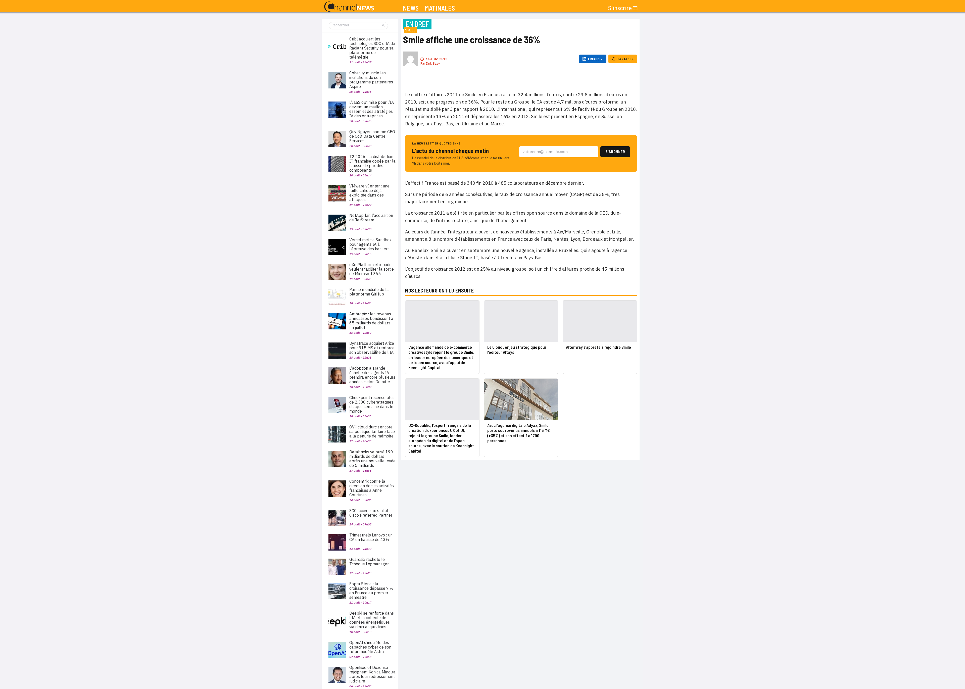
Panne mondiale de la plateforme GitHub (369, 292)
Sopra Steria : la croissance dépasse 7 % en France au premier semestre (371, 590)
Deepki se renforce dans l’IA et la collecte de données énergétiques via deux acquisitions (371, 620)
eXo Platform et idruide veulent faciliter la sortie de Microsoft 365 (371, 269)
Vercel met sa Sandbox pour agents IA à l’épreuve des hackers (370, 244)
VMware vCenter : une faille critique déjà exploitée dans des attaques (369, 192)
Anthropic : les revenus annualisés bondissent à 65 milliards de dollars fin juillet (371, 320)
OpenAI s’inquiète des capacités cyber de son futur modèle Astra (370, 647)
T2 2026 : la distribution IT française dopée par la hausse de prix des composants (372, 163)
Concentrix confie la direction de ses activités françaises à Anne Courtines (371, 488)
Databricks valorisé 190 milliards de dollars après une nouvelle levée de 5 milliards (372, 458)
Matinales (440, 8)
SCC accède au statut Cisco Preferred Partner (370, 513)
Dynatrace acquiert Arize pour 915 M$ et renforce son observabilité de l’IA (372, 348)
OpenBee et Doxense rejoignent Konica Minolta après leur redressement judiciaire (372, 674)
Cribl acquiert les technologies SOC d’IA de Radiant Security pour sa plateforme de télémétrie (372, 48)
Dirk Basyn (434, 63)
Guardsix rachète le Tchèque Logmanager (369, 561)
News (411, 8)
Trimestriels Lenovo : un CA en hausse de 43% (371, 537)
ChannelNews (349, 7)
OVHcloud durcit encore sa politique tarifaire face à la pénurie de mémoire (372, 431)
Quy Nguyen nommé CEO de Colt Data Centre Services (372, 136)
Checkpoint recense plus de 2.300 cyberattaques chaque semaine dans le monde (372, 404)
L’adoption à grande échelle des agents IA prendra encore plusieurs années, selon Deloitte (372, 375)
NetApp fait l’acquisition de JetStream (371, 217)
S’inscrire (620, 8)
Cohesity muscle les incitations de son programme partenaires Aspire (371, 79)
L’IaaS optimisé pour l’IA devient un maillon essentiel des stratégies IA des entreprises (371, 109)
